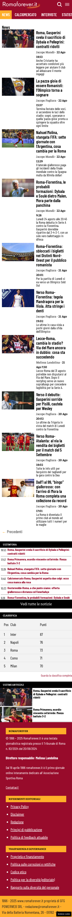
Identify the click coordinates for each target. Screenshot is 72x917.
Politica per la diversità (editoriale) (33, 879)
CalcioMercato (25, 14)
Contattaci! (12, 787)
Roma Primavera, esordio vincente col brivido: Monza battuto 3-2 (36, 561)
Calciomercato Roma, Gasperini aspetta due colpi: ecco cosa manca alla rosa (38, 580)
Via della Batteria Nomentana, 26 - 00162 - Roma (33, 912)
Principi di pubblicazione (26, 829)
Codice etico (18, 871)
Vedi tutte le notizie (36, 603)
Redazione (17, 821)
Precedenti (12, 531)
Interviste (49, 14)
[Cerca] (60, 4)
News (6, 14)
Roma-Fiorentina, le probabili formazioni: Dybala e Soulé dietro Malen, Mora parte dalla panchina (38, 599)
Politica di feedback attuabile (29, 837)
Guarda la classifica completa (56, 675)
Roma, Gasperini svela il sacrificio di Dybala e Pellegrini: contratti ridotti (38, 551)
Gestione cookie (64, 914)
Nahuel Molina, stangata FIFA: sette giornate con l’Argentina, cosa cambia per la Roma (34, 570)
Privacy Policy (20, 806)
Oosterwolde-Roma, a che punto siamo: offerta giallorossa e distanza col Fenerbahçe (33, 590)
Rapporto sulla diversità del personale (35, 887)
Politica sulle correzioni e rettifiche (33, 864)
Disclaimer (17, 814)
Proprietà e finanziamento (27, 856)
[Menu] (67, 4)
